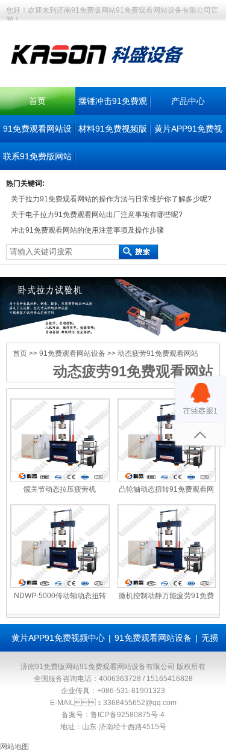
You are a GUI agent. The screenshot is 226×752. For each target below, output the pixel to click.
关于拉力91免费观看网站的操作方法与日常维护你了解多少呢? (111, 199)
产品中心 (188, 101)
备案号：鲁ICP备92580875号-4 (113, 715)
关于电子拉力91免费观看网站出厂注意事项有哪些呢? (97, 214)
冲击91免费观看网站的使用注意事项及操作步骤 (87, 230)
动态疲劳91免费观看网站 (158, 353)
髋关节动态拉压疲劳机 (60, 489)
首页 (37, 101)
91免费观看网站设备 (72, 353)
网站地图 (14, 746)
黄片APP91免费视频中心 (58, 638)
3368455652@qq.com (140, 703)
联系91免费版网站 (37, 156)
